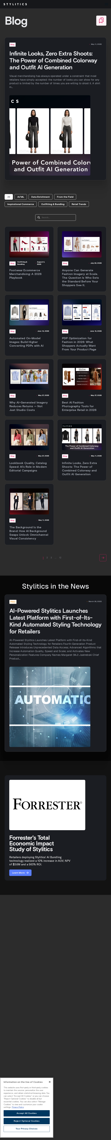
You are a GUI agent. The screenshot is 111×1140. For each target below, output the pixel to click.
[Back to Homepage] (15, 4)
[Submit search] (39, 217)
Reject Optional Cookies (26, 1121)
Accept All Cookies (27, 1113)
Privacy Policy (18, 1107)
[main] (26, 1108)
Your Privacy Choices (27, 1129)
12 (60, 557)
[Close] (50, 1082)
